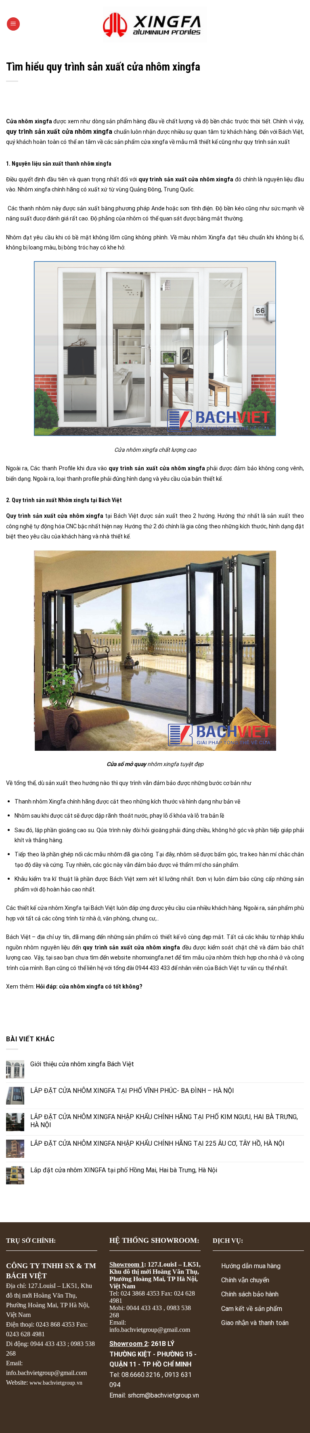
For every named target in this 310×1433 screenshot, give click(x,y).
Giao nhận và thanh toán (255, 1323)
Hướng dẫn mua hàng (251, 1266)
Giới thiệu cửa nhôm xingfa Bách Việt (82, 1064)
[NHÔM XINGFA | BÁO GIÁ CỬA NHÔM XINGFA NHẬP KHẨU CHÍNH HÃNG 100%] (155, 24)
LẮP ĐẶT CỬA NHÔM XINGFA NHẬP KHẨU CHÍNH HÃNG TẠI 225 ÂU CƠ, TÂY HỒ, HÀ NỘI (157, 1143)
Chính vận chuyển (245, 1280)
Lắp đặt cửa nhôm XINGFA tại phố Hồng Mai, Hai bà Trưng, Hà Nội (123, 1170)
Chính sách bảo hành (250, 1294)
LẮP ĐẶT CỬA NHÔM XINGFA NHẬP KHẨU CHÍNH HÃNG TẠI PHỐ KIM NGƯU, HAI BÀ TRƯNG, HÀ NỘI (164, 1120)
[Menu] (13, 24)
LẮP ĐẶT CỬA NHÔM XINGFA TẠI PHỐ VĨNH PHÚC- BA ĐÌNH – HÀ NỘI (132, 1090)
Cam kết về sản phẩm (251, 1309)
